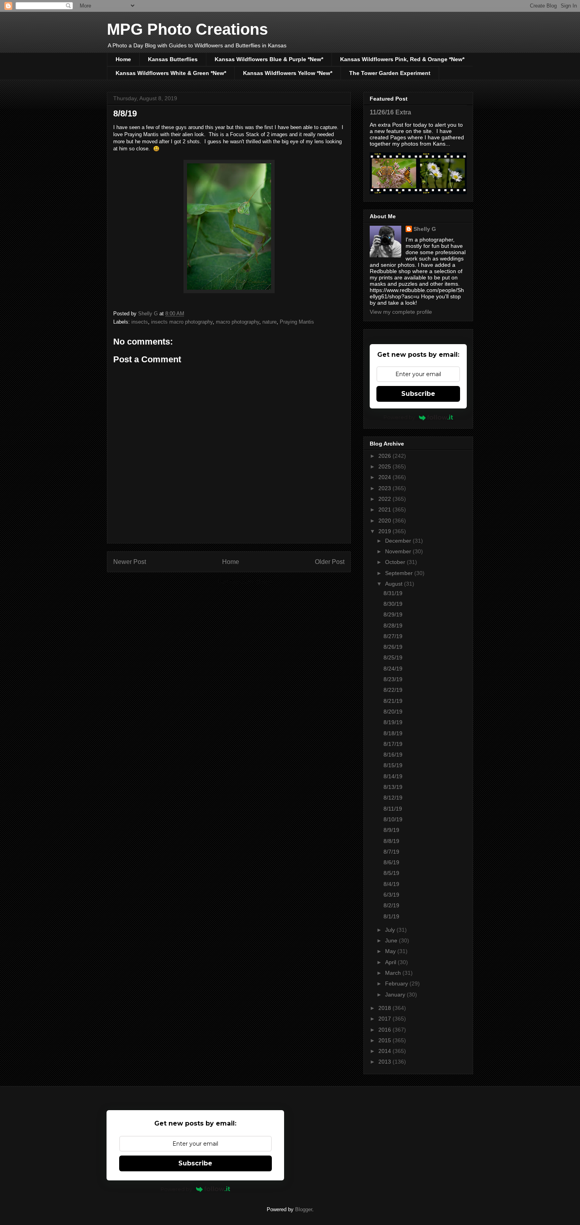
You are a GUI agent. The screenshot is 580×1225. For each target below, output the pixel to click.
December (399, 541)
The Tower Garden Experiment (389, 73)
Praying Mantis (297, 322)
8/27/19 (393, 636)
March (393, 973)
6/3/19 (391, 895)
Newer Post (129, 561)
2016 (385, 1029)
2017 (385, 1018)
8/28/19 (393, 625)
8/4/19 (391, 884)
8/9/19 (391, 830)
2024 (385, 477)
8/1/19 (391, 916)
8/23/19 (393, 679)
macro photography (237, 322)
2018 (385, 1008)
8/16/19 (393, 754)
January (396, 994)
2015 (385, 1040)
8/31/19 (393, 593)
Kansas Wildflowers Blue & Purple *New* (269, 59)
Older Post (329, 561)
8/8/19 (391, 841)
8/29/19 (393, 614)
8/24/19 (393, 668)
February (397, 983)
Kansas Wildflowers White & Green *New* (171, 73)
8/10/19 (393, 819)
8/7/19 (391, 852)
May (391, 951)
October (396, 562)
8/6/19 (391, 862)
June (392, 940)
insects (139, 322)
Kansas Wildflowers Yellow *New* (287, 73)
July (391, 930)
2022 (385, 499)
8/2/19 (391, 905)
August (394, 584)
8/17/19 (393, 744)
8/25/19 (393, 657)
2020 (385, 520)
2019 (385, 531)
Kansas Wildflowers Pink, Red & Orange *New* (402, 59)
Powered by (399, 417)
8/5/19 (391, 873)
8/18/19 (393, 733)
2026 (385, 456)
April (391, 962)
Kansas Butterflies (173, 59)
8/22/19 (393, 690)
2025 (385, 466)
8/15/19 (393, 765)
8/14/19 (393, 776)
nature (269, 322)
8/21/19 (393, 701)
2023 (385, 488)
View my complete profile (401, 312)
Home (123, 59)
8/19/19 (393, 722)
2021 (385, 509)
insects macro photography (182, 322)
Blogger (303, 1209)
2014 (385, 1051)
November (399, 551)
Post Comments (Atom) (245, 582)
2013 (385, 1061)
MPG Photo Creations (187, 29)
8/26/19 (393, 647)
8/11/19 (393, 808)
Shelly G (424, 229)
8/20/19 (393, 711)
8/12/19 (393, 797)
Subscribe (418, 393)
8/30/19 (393, 604)
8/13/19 (393, 787)
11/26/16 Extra (390, 112)
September (399, 573)
